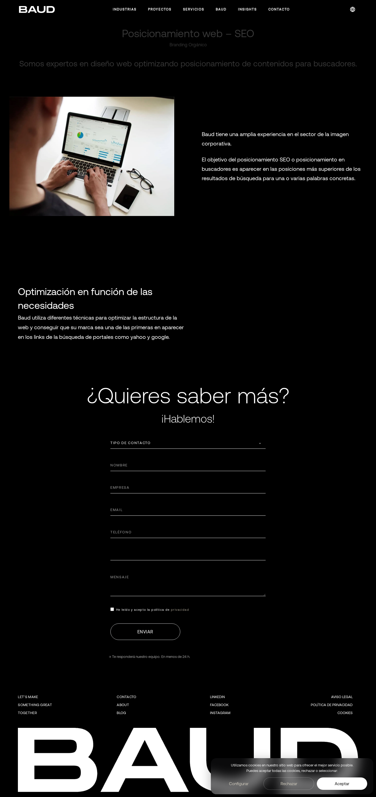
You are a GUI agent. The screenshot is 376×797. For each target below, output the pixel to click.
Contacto (279, 9)
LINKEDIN (217, 697)
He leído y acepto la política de (152, 609)
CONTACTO (126, 697)
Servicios (193, 9)
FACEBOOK (219, 705)
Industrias (125, 9)
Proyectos (159, 9)
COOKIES (345, 713)
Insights (247, 9)
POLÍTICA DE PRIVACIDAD (332, 705)
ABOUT (123, 705)
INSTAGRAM (220, 713)
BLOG (121, 713)
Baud (221, 9)
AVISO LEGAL (342, 697)
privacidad (180, 609)
